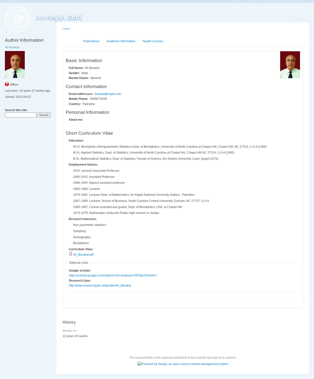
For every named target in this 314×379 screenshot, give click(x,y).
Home (235, 7)
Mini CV (71, 41)
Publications (91, 41)
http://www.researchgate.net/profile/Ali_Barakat (100, 285)
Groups (272, 7)
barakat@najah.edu (108, 94)
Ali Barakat (12, 47)
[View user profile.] (290, 77)
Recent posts (294, 7)
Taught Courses (152, 41)
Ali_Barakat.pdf (83, 254)
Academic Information (120, 41)
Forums (253, 7)
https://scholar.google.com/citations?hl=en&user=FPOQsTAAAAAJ (113, 275)
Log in (299, 19)
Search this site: (16, 110)
